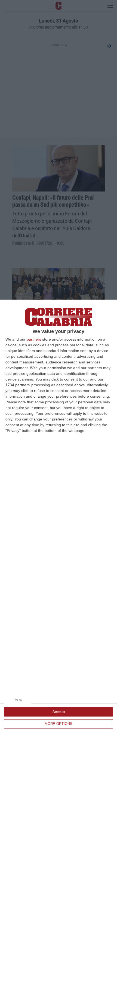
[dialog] (58, 649)
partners (34, 339)
